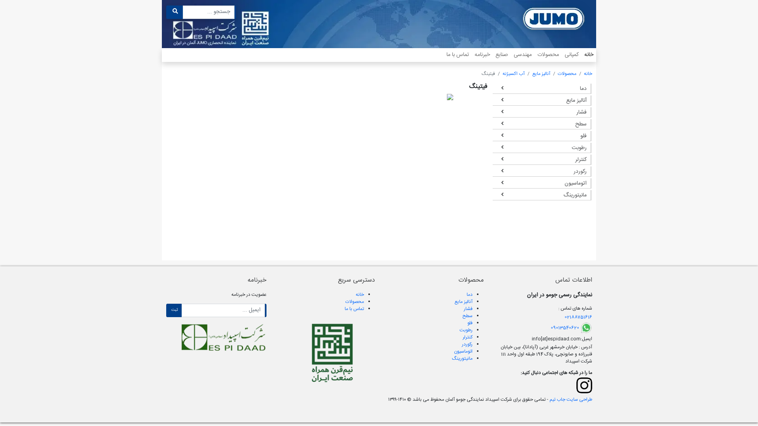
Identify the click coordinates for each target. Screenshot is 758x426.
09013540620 (565, 328)
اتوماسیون (576, 183)
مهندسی (523, 55)
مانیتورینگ (575, 195)
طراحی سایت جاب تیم (570, 400)
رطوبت (579, 148)
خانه (588, 55)
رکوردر (580, 171)
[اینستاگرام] (584, 385)
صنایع (501, 55)
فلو (583, 136)
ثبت (174, 310)
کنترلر (581, 159)
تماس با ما (458, 55)
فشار (581, 112)
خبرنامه (482, 55)
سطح (581, 124)
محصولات (548, 55)
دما (583, 88)
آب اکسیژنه (514, 74)
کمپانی (572, 55)
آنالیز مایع (541, 74)
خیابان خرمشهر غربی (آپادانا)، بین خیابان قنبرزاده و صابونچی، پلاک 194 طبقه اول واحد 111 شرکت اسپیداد (546, 354)
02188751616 (578, 317)
